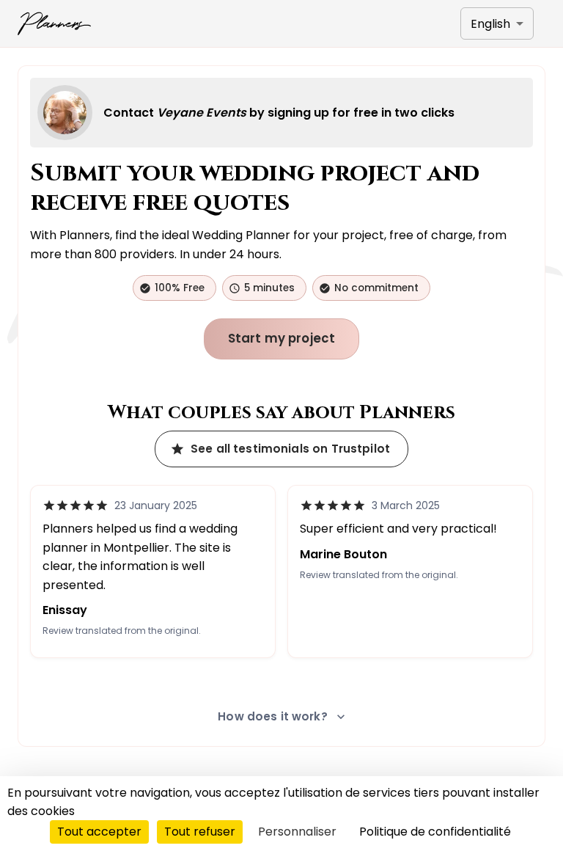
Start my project (282, 338)
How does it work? (273, 716)
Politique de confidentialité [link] (435, 831)
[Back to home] (54, 23)
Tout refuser (199, 831)
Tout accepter (99, 831)
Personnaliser (297, 831)
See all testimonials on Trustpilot (290, 448)
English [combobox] (490, 23)
